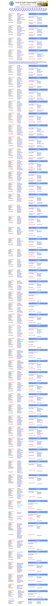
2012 (32, 8)
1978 (33, 10)
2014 (28, 8)
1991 (41, 9)
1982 (24, 10)
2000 (21, 9)
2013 (30, 8)
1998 (25, 9)
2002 (16, 9)
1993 (37, 9)
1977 (36, 10)
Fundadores (44, 10)
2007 (44, 8)
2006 (46, 8)
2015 (26, 8)
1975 (40, 10)
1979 (31, 10)
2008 (41, 8)
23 (12, 8)
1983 (22, 10)
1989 (46, 9)
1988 (11, 10)
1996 (30, 9)
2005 (9, 9)
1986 (15, 10)
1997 (28, 9)
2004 (12, 9)
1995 (32, 9)
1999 (23, 9)
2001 (19, 9)
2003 (14, 9)
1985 (18, 10)
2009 (39, 8)
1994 (35, 9)
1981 (27, 10)
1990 (44, 9)
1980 (29, 10)
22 (14, 8)
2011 (35, 8)
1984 (20, 10)
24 (10, 8)
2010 (37, 8)
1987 (13, 10)
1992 (39, 9)
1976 (38, 10)
